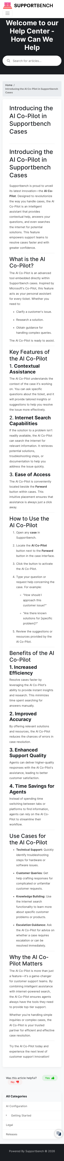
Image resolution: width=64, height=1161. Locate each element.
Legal (9, 1125)
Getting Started (21, 1115)
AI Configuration (16, 1106)
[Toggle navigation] (7, 13)
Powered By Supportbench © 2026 (32, 1151)
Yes (48, 1078)
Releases (11, 1134)
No (13, 1082)
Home (8, 85)
